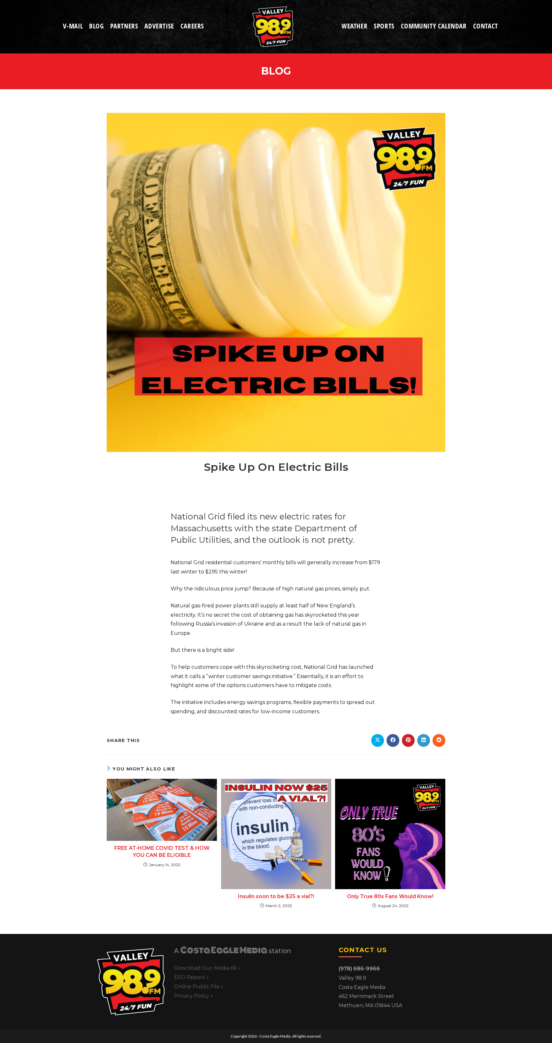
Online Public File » (198, 987)
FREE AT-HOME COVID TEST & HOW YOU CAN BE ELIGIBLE (162, 851)
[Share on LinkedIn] (423, 740)
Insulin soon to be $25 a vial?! (276, 896)
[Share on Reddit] (439, 740)
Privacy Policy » (193, 996)
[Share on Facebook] (393, 740)
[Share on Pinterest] (408, 740)
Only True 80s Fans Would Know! (390, 896)
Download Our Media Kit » (207, 968)
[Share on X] (377, 740)
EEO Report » (191, 977)
